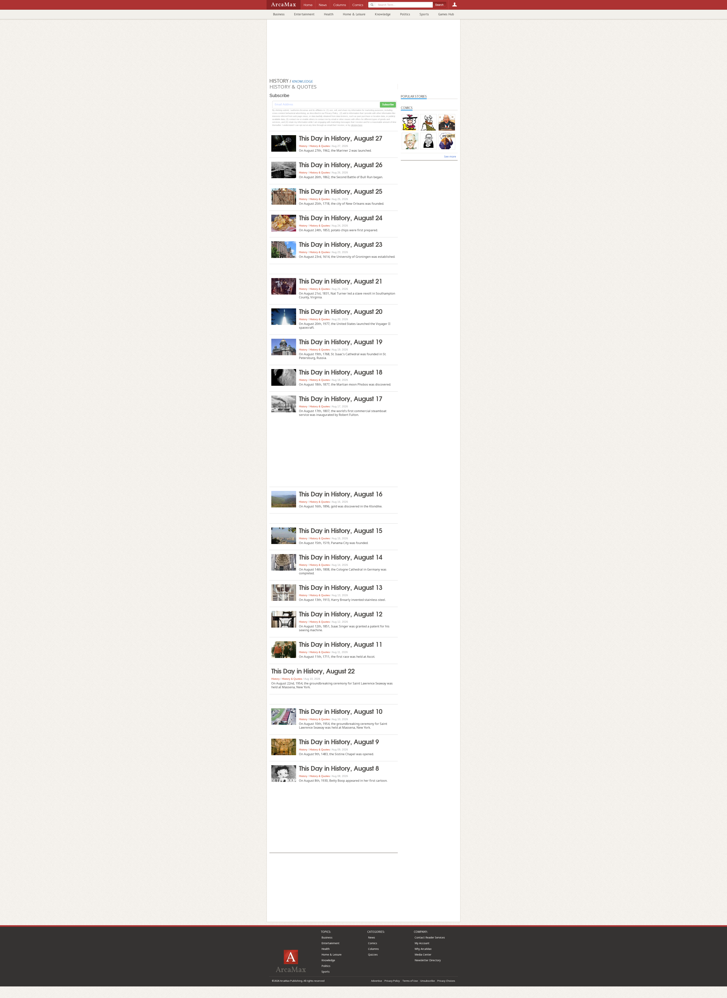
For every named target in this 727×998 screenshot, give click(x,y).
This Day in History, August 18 (340, 371)
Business (279, 14)
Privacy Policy (392, 980)
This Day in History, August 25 (340, 191)
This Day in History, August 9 (339, 741)
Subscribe (388, 104)
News (371, 937)
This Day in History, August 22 (313, 670)
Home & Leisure (354, 14)
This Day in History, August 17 (340, 398)
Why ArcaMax (423, 949)
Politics (405, 14)
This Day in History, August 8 (339, 768)
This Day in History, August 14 (340, 556)
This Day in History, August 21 (340, 280)
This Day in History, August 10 (340, 711)
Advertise (376, 980)
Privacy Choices (446, 980)
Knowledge (383, 14)
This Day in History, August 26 (340, 164)
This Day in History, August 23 (340, 244)
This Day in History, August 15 (340, 530)
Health (328, 14)
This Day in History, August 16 (340, 493)
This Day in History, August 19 (340, 341)
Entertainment (304, 14)
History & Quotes (320, 145)
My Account (422, 943)
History (303, 145)
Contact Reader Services (430, 937)
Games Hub (446, 14)
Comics (372, 943)
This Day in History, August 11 (340, 644)
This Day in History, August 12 (340, 613)
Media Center (423, 954)
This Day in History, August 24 (340, 217)
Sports (424, 14)
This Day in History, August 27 (340, 138)
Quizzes (373, 954)
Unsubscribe (427, 980)
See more (450, 156)
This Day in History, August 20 (340, 311)
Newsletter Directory (428, 960)
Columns (373, 949)
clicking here (356, 125)
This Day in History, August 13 (340, 587)
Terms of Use (410, 980)
